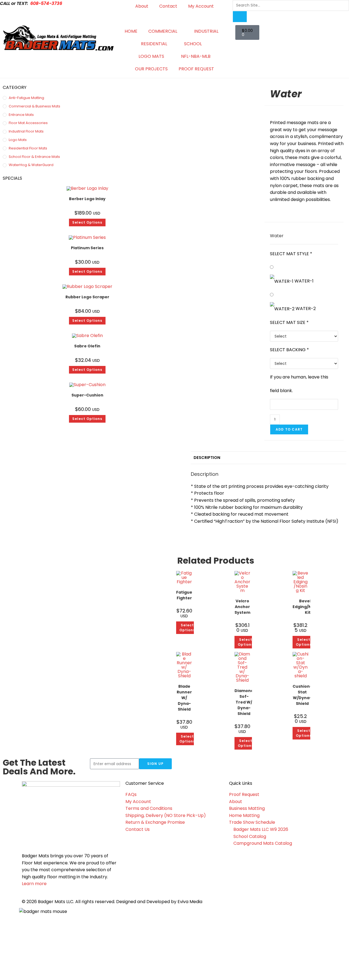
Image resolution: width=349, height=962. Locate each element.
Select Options (87, 222)
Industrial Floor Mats (26, 131)
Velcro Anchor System (242, 606)
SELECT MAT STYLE (291, 254)
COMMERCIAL (162, 31)
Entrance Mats (21, 114)
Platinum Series (87, 248)
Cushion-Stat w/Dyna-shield (302, 695)
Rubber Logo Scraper (87, 297)
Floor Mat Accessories (28, 122)
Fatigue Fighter (184, 595)
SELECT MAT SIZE (289, 322)
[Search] (240, 16)
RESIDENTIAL (154, 44)
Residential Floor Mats (28, 148)
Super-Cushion (87, 395)
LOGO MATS (151, 56)
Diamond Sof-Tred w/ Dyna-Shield (244, 702)
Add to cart (289, 429)
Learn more (34, 883)
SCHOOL (193, 44)
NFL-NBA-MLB (195, 56)
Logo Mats (18, 139)
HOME (131, 31)
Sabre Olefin (87, 346)
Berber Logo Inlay (87, 199)
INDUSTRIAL (206, 31)
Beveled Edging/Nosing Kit (308, 606)
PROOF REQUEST (196, 69)
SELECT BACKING (289, 350)
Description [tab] (207, 457)
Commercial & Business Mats (34, 106)
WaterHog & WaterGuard (31, 164)
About (141, 6)
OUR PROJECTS (151, 69)
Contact (168, 6)
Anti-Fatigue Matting (26, 97)
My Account (201, 6)
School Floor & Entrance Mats (34, 156)
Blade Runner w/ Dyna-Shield (184, 698)
